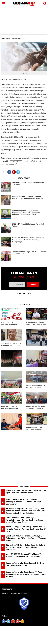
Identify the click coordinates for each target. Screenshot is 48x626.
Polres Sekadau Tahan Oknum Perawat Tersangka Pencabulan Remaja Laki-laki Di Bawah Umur (24, 501)
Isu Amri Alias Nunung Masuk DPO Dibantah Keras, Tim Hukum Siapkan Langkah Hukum (11, 325)
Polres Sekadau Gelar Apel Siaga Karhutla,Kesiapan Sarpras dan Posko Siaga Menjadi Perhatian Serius (24, 519)
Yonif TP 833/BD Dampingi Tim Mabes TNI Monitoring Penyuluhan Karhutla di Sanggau (24, 555)
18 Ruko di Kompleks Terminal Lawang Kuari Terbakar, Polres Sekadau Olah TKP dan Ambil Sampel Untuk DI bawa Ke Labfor (25, 510)
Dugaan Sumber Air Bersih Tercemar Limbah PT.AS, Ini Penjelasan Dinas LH (27, 197)
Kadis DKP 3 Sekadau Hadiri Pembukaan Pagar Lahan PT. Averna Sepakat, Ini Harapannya (28, 240)
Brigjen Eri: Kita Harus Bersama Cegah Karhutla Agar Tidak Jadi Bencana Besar (26, 491)
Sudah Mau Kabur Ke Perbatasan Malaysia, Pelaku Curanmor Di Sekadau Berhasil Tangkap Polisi (26, 538)
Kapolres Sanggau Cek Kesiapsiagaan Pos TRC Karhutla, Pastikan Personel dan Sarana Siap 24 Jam (26, 529)
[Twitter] (18, 172)
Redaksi (5, 593)
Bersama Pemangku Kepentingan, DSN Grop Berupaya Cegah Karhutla (25, 564)
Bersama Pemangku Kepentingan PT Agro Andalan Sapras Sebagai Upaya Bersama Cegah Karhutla (26, 574)
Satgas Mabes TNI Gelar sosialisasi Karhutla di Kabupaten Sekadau (35, 408)
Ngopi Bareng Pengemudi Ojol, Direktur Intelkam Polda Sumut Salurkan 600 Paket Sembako (11, 409)
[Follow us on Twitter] (8, 621)
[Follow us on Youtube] (18, 621)
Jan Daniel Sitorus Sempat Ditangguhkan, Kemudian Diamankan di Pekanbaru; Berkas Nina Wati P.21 (11, 346)
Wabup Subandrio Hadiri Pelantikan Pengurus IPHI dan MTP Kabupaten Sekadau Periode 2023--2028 (26, 212)
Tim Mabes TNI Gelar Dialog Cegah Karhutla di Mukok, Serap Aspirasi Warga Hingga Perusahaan (25, 547)
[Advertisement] (24, 16)
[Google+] (14, 172)
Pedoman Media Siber (18, 593)
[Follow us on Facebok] (4, 621)
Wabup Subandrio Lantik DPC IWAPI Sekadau (35, 386)
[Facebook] (9, 172)
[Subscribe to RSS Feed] (22, 621)
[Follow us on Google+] (13, 621)
